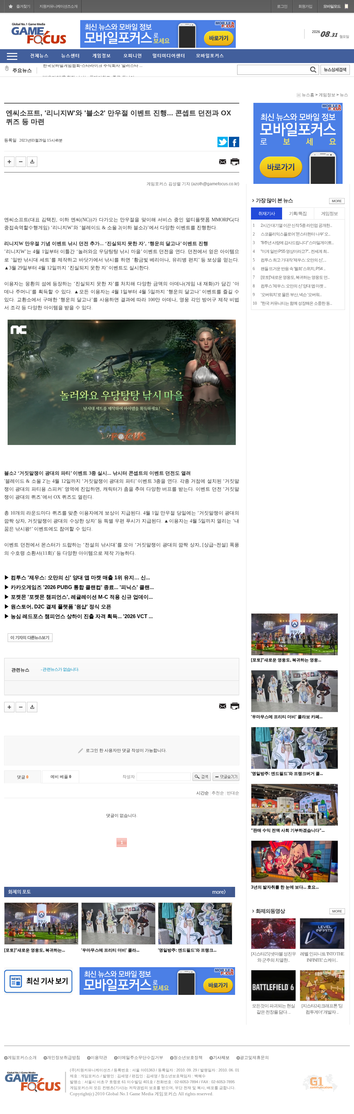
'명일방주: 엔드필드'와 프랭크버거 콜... (287, 773)
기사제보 (221, 1057)
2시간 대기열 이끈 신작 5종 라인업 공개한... (296, 225)
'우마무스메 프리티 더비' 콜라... (110, 950)
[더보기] (337, 202)
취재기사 (266, 213)
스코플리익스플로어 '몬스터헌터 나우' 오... (295, 234)
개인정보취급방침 (63, 1057)
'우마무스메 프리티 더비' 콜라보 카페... (287, 716)
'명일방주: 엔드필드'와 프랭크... (187, 950)
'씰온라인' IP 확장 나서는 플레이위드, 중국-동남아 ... (91, 70)
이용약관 (99, 1057)
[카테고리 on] (12, 56)
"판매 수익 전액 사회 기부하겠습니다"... (288, 830)
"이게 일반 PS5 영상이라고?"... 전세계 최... (295, 251)
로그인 (282, 6)
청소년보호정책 (188, 1057)
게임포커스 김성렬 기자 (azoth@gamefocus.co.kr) (193, 183)
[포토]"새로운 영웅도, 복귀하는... (34, 950)
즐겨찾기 (23, 6)
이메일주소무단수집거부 (140, 1057)
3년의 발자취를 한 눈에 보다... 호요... (285, 887)
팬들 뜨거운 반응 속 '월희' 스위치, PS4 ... (293, 268)
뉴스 (344, 94)
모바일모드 (332, 6)
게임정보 (327, 94)
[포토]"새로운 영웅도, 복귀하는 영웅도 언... (295, 277)
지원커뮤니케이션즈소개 (58, 6)
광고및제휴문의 (254, 1057)
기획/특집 (298, 213)
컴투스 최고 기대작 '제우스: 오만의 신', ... (293, 260)
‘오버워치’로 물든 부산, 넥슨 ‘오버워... (291, 294)
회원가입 (305, 6)
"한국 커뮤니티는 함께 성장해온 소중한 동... (296, 303)
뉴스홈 (308, 94)
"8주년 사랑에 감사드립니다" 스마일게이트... (297, 242)
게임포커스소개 (22, 1057)
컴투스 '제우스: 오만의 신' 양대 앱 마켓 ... (293, 286)
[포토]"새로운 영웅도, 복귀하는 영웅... (286, 660)
